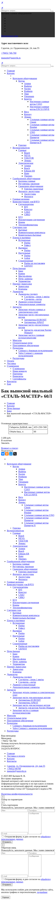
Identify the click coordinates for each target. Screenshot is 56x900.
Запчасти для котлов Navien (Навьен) (36, 708)
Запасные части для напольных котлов (32, 697)
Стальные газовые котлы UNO (39, 515)
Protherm (28, 91)
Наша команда (20, 371)
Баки (20, 271)
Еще (9, 384)
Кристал (28, 209)
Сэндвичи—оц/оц (33, 299)
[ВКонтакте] (3, 453)
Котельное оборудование (25, 78)
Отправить (6, 842)
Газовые (22, 150)
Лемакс (27, 117)
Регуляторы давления (28, 183)
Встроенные (24, 240)
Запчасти (17, 307)
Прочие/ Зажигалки (22, 284)
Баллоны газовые (26, 181)
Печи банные (19, 268)
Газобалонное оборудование (26, 178)
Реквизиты (18, 376)
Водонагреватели (21, 148)
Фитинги (28, 196)
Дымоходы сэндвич (28, 294)
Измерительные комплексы (31, 232)
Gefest (27, 258)
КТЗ (20, 217)
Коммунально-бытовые (29, 235)
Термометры (24, 281)
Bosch (27, 153)
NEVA (27, 155)
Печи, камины (25, 278)
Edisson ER (29, 171)
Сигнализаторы (26, 204)
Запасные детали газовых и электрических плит (31, 310)
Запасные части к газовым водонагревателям (31, 336)
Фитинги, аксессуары (29, 191)
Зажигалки (23, 286)
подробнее (42, 892)
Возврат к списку (9, 448)
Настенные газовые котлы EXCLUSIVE (39, 107)
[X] (15, 453)
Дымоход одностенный (29, 302)
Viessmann (29, 96)
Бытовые (22, 230)
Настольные (24, 253)
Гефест (27, 245)
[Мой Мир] (11, 453)
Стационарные (25, 260)
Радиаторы (18, 348)
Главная (11, 70)
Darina (27, 243)
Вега (26, 112)
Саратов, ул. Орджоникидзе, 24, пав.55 (26, 766)
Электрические (25, 163)
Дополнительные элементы (31, 304)
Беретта (28, 99)
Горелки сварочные (33, 189)
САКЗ (27, 212)
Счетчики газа (20, 227)
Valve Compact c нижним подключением (30, 354)
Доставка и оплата (16, 756)
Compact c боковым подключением (35, 350)
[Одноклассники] (7, 453)
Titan (26, 94)
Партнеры (18, 373)
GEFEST (28, 266)
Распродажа (18, 358)
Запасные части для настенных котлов (31, 705)
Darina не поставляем (34, 263)
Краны (21, 222)
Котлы (21, 81)
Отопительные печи (22, 343)
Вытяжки (23, 248)
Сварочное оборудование (30, 186)
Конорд (27, 114)
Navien (27, 88)
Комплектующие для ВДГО (26, 201)
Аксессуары (30, 194)
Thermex (28, 176)
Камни (21, 273)
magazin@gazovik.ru (11, 58)
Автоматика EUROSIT (35, 320)
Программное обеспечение (26, 345)
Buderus (28, 86)
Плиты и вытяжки (22, 237)
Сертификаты (19, 379)
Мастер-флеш (25, 276)
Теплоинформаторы (28, 225)
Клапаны (22, 289)
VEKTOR (29, 158)
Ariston (27, 83)
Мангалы (17, 340)
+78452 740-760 (8, 53)
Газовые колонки (21, 199)
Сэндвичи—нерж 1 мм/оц (37, 296)
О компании (13, 366)
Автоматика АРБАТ (34, 322)
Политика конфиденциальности (17, 794)
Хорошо (5, 897)
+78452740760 (14, 768)
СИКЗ (27, 214)
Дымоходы (18, 291)
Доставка (11, 363)
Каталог (11, 73)
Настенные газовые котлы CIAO (39, 102)
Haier (26, 173)
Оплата (10, 361)
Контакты (12, 381)
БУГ (26, 207)
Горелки (22, 145)
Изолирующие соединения (31, 219)
